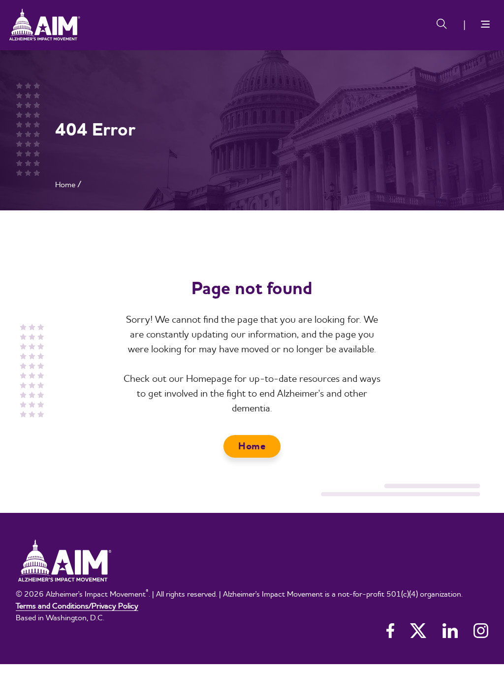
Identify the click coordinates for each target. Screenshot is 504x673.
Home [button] (252, 446)
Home (65, 184)
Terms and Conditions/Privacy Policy (77, 605)
